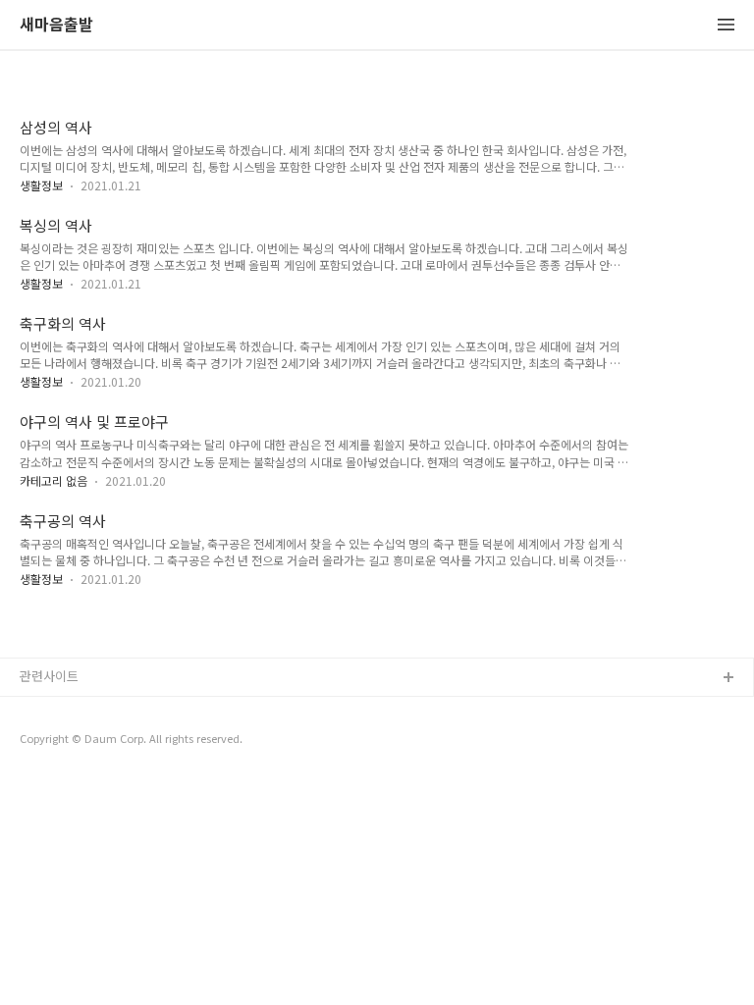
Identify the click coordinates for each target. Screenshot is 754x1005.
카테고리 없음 (53, 480)
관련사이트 (49, 675)
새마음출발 (56, 25)
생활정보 (41, 185)
